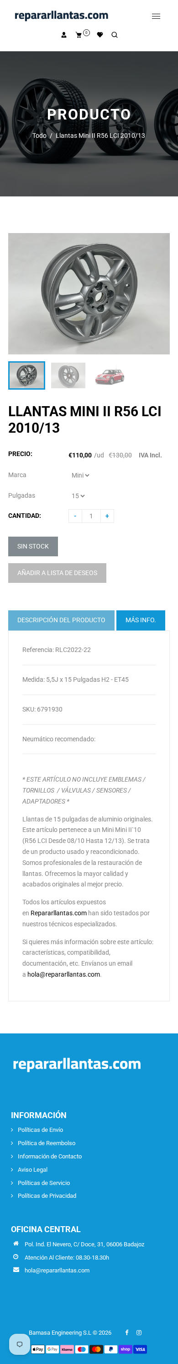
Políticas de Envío (40, 1129)
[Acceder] (64, 35)
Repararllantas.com (59, 913)
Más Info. (141, 620)
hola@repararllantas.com (63, 974)
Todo (39, 135)
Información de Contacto (50, 1156)
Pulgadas (21, 495)
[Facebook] (127, 1332)
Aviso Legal (32, 1169)
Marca (17, 474)
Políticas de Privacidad (47, 1195)
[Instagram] (139, 1332)
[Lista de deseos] (100, 35)
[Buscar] (114, 35)
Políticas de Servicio (44, 1182)
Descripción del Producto (61, 620)
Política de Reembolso (46, 1143)
